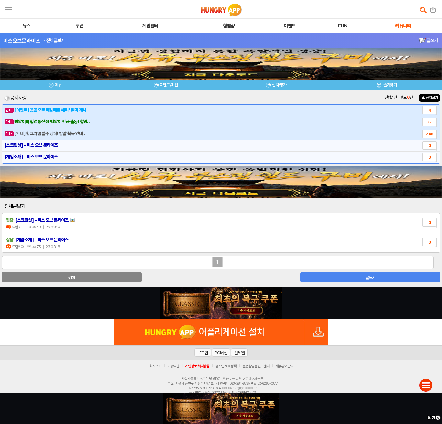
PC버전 (221, 352)
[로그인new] (433, 8)
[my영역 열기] (8, 9)
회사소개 (155, 366)
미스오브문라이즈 (21, 40)
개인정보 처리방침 (197, 366)
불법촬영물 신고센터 (255, 366)
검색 (71, 277)
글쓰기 (432, 40)
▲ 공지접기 (429, 97)
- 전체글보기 (53, 40)
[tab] (55, 85)
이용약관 (173, 366)
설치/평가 (279, 84)
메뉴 (58, 84)
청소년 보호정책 (225, 366)
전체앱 (239, 352)
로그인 (202, 352)
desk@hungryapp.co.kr (239, 388)
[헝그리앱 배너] (221, 303)
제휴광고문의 (284, 366)
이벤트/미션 (169, 84)
